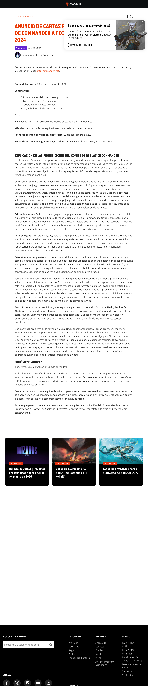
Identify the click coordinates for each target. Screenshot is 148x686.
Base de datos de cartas (131, 666)
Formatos (74, 646)
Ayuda (98, 654)
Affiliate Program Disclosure (104, 663)
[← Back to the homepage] (74, 3)
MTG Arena (128, 649)
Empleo (99, 650)
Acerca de (100, 642)
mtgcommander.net (48, 70)
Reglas (72, 650)
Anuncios (28, 16)
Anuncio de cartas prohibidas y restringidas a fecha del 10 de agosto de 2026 (27, 475)
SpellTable (127, 675)
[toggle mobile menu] (4, 4)
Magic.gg (127, 653)
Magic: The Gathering (128, 644)
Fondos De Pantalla (79, 657)
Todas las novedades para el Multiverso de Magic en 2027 (121, 475)
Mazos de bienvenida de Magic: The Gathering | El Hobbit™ (74, 475)
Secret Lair (128, 671)
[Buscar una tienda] (51, 644)
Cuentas (99, 646)
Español (74, 45)
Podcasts (73, 654)
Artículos (73, 642)
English (86, 45)
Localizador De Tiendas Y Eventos (132, 659)
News (18, 16)
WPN (98, 657)
